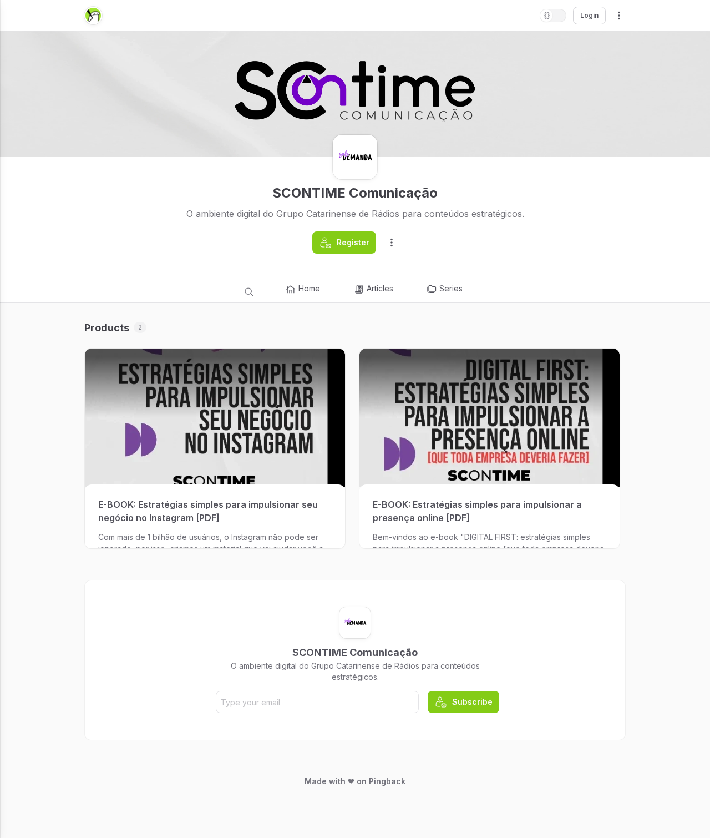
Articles (380, 288)
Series (451, 288)
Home (309, 288)
